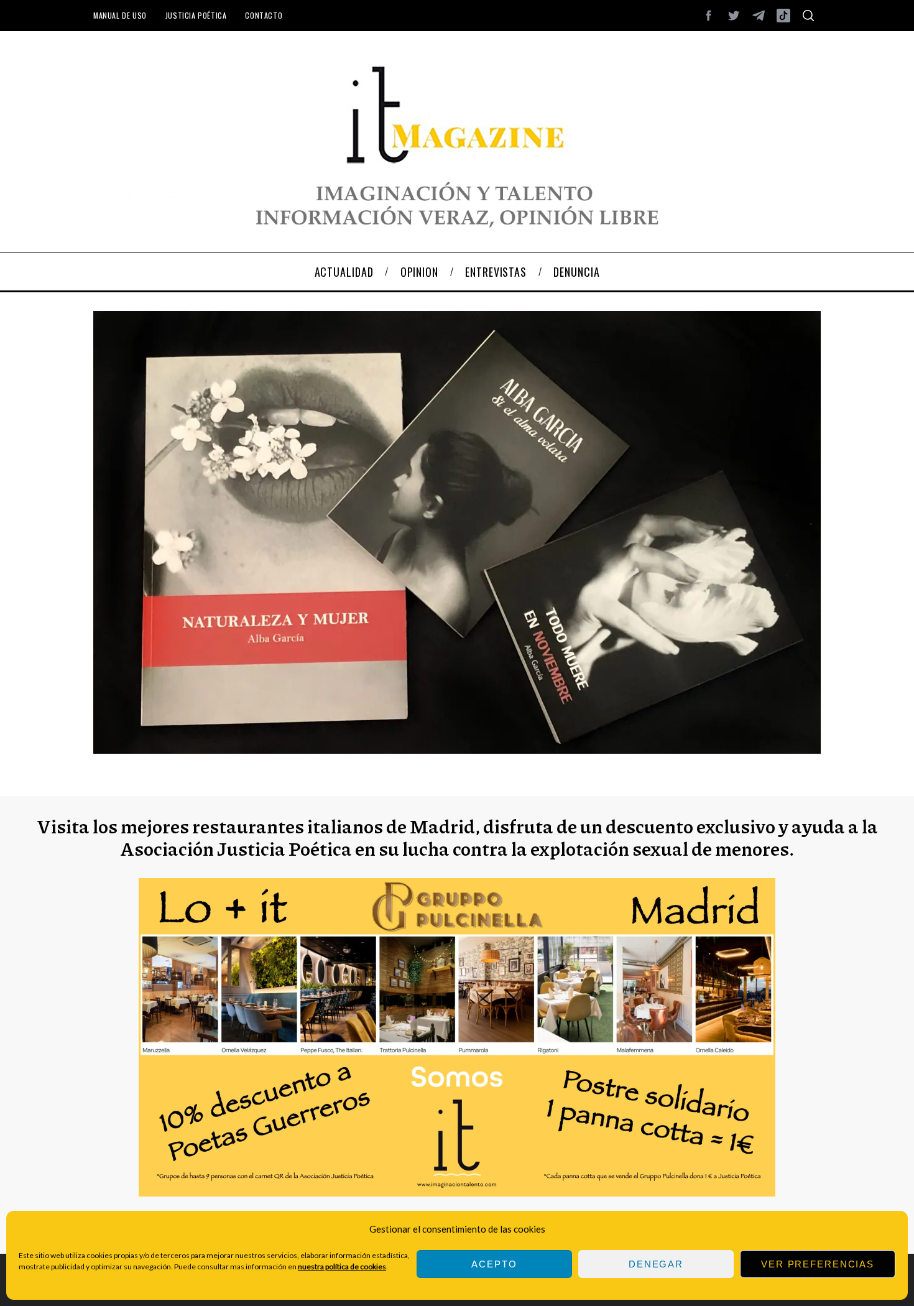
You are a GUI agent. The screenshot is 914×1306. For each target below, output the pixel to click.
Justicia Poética (196, 15)
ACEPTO (494, 1264)
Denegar (656, 1264)
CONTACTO (263, 15)
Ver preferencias (817, 1264)
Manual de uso (120, 15)
